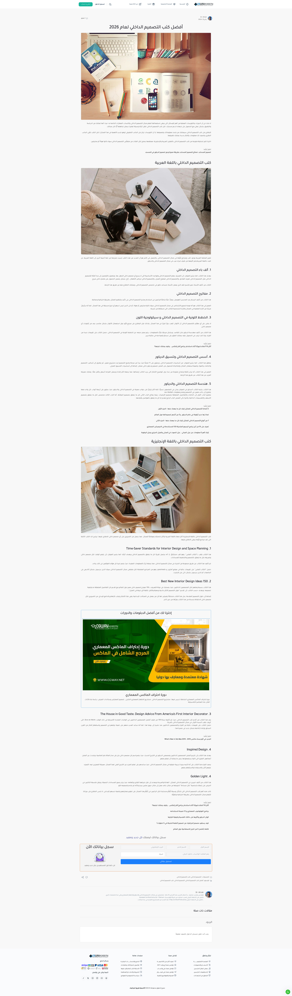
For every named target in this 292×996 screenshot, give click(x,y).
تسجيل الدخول (100, 4)
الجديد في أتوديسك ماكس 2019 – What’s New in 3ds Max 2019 (187, 739)
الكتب (93, 133)
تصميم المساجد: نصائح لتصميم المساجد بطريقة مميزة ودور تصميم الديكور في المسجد (178, 152)
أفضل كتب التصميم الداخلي (194, 881)
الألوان (176, 324)
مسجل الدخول (192, 934)
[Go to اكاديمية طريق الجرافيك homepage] (203, 4)
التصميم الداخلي (137, 124)
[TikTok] (83, 978)
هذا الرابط (184, 375)
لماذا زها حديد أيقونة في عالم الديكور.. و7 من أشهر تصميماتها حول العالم (181, 415)
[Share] (82, 878)
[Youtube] (102, 978)
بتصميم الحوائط (124, 395)
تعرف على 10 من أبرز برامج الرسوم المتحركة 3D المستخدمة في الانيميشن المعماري (178, 427)
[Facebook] (106, 978)
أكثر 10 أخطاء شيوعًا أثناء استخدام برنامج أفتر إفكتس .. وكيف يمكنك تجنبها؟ (182, 347)
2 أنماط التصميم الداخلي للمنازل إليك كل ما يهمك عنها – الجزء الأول (183, 409)
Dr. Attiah (203, 17)
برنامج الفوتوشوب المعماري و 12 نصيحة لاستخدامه (189, 811)
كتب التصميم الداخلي (192, 792)
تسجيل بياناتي (166, 862)
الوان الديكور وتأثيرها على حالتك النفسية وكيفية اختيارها (188, 817)
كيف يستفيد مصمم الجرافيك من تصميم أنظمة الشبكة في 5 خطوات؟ (183, 823)
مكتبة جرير (150, 336)
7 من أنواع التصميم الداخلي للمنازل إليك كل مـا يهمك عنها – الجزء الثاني (182, 421)
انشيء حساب (85, 4)
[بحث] (110, 4)
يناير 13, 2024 (202, 19)
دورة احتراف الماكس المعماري (146, 695)
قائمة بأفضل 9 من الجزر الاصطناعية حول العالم (191, 829)
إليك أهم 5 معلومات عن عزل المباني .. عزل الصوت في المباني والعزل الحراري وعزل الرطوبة (175, 433)
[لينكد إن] (93, 978)
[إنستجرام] (97, 978)
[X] (88, 978)
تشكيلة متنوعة (198, 142)
